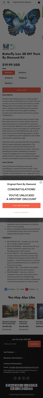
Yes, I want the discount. (21, 205)
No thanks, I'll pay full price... (21, 212)
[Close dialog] (41, 182)
